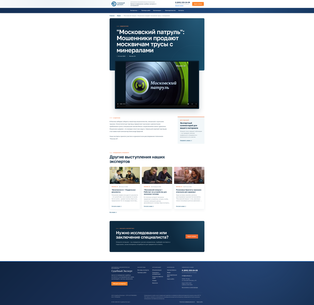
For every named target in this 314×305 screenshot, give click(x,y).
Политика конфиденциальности (187, 301)
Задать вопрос (198, 4)
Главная (112, 15)
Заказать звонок (179, 5)
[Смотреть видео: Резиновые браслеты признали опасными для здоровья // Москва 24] (189, 175)
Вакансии (155, 283)
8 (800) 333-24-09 (182, 2)
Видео (119, 15)
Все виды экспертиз (143, 270)
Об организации (156, 270)
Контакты (181, 10)
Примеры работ (145, 10)
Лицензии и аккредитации (156, 273)
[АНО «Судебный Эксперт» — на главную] (118, 4)
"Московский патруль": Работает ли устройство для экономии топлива (155, 192)
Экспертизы (133, 10)
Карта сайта (170, 279)
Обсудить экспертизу (119, 283)
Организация (157, 10)
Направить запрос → (186, 140)
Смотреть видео (117, 206)
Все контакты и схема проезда (190, 287)
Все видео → (113, 212)
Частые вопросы (171, 270)
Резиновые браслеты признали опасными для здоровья (188, 191)
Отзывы (154, 280)
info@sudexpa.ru (187, 275)
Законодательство (170, 10)
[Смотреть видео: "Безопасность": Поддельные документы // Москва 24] (125, 175)
